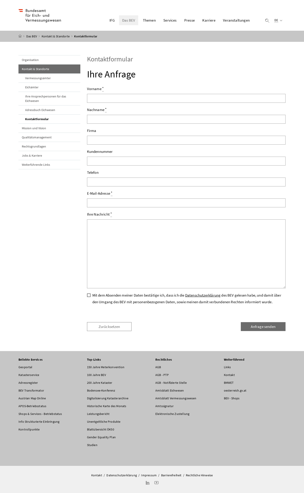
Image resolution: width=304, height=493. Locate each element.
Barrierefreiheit (171, 475)
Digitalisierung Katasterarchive (107, 398)
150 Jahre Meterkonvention (105, 367)
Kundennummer (100, 151)
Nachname (97, 109)
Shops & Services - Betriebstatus (40, 414)
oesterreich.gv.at (235, 390)
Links (227, 367)
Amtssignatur (164, 406)
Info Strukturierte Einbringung (38, 422)
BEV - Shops (232, 398)
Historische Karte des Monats (106, 406)
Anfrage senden (263, 326)
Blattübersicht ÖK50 (100, 429)
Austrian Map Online (32, 398)
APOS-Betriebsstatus (32, 406)
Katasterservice (28, 375)
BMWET (229, 383)
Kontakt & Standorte (56, 36)
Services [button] (169, 20)
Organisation (30, 60)
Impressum (149, 475)
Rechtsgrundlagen (34, 146)
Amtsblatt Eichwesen (169, 390)
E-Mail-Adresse (100, 193)
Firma (91, 130)
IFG (112, 20)
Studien (92, 445)
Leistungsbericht (98, 414)
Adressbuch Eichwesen (40, 110)
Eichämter (32, 87)
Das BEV (32, 36)
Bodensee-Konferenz (101, 390)
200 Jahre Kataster (99, 383)
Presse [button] (189, 20)
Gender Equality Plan (101, 437)
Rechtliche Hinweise (199, 475)
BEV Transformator (31, 390)
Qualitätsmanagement (37, 137)
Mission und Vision (34, 128)
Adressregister (28, 383)
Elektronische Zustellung (172, 414)
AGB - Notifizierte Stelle (171, 383)
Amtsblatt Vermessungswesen (176, 398)
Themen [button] (149, 20)
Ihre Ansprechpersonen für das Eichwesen (45, 98)
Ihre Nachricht (99, 214)
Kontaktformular (47, 119)
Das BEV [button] (128, 20)
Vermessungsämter (38, 78)
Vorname (95, 88)
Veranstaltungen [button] (236, 20)
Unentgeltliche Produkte (104, 422)
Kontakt (229, 375)
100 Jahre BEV (96, 375)
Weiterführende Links (36, 165)
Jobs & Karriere (32, 156)
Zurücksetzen (109, 326)
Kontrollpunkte (29, 429)
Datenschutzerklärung (203, 295)
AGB (158, 367)
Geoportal (25, 367)
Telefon (93, 172)
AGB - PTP (162, 375)
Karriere (208, 20)
